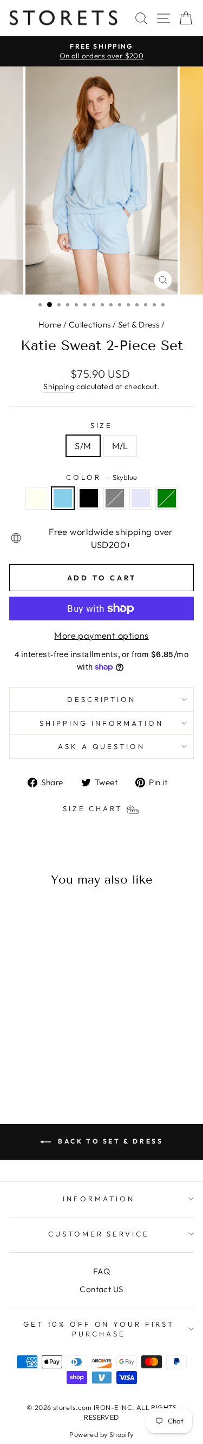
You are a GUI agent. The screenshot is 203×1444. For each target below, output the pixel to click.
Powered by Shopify (101, 1434)
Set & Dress (139, 324)
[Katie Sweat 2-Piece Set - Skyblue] (32, 1050)
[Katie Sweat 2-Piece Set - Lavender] (69, 1050)
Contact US (101, 1289)
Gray (115, 498)
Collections (90, 324)
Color (101, 477)
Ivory (37, 498)
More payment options (101, 635)
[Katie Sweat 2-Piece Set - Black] (44, 1050)
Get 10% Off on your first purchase (98, 1329)
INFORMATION (99, 1198)
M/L (120, 445)
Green (167, 498)
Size (101, 425)
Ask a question (102, 746)
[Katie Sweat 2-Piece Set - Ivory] (19, 1050)
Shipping (58, 386)
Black (89, 498)
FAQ (101, 1271)
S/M (83, 445)
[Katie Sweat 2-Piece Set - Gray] (57, 1050)
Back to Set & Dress (109, 1141)
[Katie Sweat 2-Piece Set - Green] (44, 1060)
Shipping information (101, 723)
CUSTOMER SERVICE (99, 1233)
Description (101, 699)
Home (50, 324)
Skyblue (63, 498)
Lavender (141, 498)
